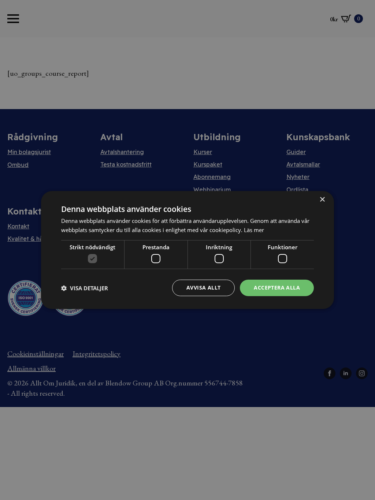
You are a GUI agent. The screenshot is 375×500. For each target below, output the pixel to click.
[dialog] (187, 250)
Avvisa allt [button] (203, 287)
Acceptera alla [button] (277, 287)
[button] (84, 288)
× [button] (322, 199)
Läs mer (254, 230)
